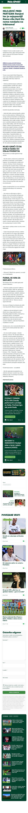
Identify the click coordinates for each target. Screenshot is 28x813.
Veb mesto (5, 677)
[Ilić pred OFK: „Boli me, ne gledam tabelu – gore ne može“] (14, 580)
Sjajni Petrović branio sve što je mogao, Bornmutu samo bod (18, 771)
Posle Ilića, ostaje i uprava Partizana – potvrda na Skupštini (18, 787)
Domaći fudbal (6, 7)
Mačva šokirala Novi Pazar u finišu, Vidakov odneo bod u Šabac (12, 618)
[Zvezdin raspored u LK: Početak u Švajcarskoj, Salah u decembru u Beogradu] (6, 747)
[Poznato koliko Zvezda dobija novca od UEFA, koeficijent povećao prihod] (7, 764)
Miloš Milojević (6, 484)
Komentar (5, 640)
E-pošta (5, 670)
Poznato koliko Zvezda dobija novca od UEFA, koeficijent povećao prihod (17, 763)
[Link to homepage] (14, 2)
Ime (4, 662)
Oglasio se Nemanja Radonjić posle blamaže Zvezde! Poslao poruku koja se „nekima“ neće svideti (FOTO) (18, 739)
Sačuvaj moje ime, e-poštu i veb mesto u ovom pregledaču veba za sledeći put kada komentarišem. (13, 686)
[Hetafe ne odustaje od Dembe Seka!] (14, 526)
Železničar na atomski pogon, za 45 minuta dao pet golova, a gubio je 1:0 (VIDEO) (18, 779)
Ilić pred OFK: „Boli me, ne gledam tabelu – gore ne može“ (13, 591)
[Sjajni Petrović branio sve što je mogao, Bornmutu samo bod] (7, 772)
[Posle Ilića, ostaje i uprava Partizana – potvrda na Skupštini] (7, 789)
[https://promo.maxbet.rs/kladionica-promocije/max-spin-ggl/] (14, 472)
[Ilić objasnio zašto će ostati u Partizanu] (14, 553)
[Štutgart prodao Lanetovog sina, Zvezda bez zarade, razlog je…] (7, 756)
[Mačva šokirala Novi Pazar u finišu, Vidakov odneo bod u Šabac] (14, 607)
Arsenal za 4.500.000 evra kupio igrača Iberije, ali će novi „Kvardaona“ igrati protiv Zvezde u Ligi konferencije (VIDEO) (18, 797)
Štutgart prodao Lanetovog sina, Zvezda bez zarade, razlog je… (18, 755)
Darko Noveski (9, 27)
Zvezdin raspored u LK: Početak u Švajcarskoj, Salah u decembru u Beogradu (17, 747)
